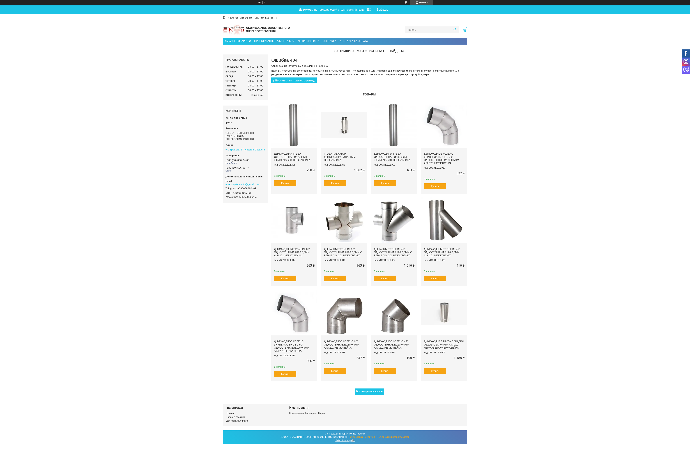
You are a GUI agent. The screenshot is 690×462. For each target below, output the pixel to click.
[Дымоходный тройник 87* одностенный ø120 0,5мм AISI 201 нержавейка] (294, 220)
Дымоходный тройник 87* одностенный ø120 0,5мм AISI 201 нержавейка (292, 252)
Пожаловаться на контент (362, 437)
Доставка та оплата (237, 420)
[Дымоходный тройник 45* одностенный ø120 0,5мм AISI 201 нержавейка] (444, 220)
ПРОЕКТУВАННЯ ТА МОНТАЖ (272, 41)
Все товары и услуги (368, 391)
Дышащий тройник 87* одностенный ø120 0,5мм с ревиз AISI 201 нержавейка (343, 252)
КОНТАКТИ (329, 41)
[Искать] (455, 29)
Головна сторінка (235, 417)
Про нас (230, 413)
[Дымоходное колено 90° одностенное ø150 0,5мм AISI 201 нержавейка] (344, 312)
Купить (285, 183)
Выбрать (382, 9)
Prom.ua (361, 434)
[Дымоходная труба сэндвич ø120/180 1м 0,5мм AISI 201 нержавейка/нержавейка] (444, 312)
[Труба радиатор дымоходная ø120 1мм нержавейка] (344, 125)
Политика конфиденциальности (393, 437)
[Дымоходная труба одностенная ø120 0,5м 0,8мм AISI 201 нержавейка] (294, 125)
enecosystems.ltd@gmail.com (242, 184)
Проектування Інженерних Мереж (307, 413)
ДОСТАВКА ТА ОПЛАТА (354, 41)
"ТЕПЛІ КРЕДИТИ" (308, 41)
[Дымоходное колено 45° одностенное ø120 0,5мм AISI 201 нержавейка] (394, 312)
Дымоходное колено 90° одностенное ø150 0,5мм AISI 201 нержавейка (341, 344)
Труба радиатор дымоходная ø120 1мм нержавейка (340, 156)
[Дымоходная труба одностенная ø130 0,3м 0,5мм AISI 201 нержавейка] (394, 125)
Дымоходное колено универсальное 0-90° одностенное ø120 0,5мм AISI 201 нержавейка (291, 346)
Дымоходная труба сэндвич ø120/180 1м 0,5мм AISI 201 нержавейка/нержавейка (444, 344)
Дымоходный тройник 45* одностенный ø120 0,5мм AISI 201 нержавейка (442, 252)
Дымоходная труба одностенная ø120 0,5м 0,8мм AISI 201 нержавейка (292, 156)
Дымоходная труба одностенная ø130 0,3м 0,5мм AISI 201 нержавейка (392, 156)
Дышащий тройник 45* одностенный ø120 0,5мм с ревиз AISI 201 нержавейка (393, 252)
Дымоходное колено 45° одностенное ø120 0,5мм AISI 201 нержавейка (391, 344)
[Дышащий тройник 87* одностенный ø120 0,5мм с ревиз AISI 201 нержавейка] (344, 220)
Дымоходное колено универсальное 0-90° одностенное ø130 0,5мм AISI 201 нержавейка (441, 158)
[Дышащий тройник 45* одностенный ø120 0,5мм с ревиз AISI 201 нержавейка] (394, 220)
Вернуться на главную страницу (295, 80)
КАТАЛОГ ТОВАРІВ (236, 41)
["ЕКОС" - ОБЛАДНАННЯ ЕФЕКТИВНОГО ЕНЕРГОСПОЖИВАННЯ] (233, 29)
